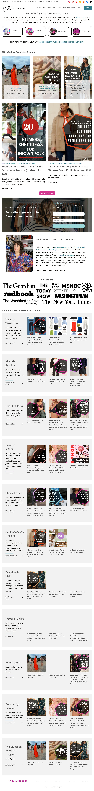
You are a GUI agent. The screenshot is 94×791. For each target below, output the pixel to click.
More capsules (10, 343)
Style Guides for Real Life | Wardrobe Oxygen (60, 163)
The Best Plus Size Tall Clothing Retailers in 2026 (57, 381)
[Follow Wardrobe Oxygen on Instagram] (10, 781)
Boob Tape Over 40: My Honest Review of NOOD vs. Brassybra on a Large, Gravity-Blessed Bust (79, 425)
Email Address (57, 217)
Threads (56, 1)
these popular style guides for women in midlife (61, 42)
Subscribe (6, 1)
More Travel (9, 636)
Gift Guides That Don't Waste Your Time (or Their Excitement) (18, 163)
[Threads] (90, 1)
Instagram (41, 1)
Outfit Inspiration (16, 88)
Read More (7, 188)
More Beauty (9, 474)
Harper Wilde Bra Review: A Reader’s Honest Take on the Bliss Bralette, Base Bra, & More (58, 425)
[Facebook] (87, 1)
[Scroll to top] (91, 785)
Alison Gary (80, 17)
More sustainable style (9, 598)
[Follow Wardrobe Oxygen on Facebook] (13, 781)
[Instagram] (69, 1)
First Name (56, 211)
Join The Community (17, 1)
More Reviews (9, 723)
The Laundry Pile (30, 1)
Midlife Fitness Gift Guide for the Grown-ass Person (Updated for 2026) (22, 170)
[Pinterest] (72, 1)
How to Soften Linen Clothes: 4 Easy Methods (77, 594)
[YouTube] (76, 1)
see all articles (47, 193)
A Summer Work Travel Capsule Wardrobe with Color (78, 340)
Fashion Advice (78, 82)
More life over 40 (11, 555)
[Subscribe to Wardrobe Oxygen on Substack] (23, 781)
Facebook (49, 1)
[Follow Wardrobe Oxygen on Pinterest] (26, 781)
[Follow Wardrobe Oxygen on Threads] (16, 781)
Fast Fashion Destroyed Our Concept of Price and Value (57, 594)
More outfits (9, 677)
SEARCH (88, 7)
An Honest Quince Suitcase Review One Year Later (57, 636)
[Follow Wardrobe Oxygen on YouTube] (20, 781)
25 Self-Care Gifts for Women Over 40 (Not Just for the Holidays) (57, 552)
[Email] (80, 1)
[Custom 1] (83, 1)
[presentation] (16, 77)
